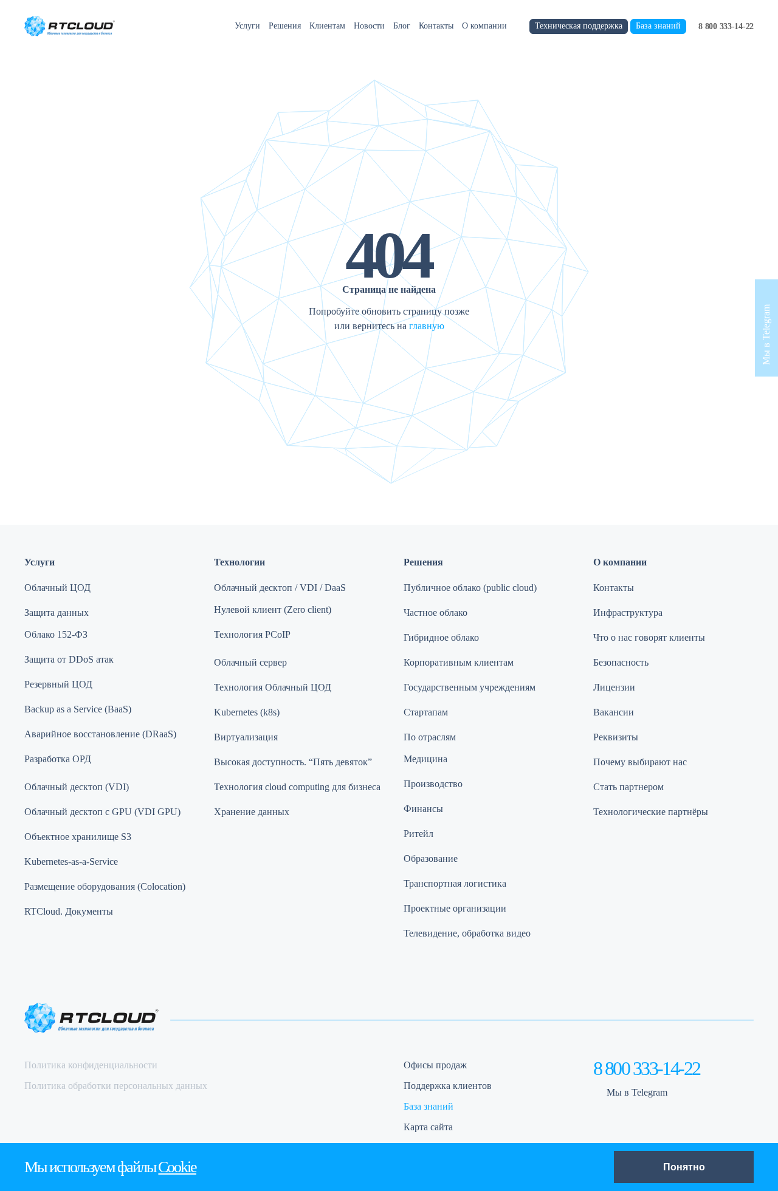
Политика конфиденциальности (90, 1065)
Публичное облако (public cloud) (470, 587)
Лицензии (614, 687)
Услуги (247, 25)
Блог (401, 25)
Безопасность (621, 662)
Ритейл (418, 833)
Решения (285, 25)
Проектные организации (455, 908)
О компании (484, 25)
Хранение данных (251, 812)
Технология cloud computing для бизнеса (297, 787)
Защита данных (56, 612)
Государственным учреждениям (469, 687)
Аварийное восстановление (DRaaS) (100, 734)
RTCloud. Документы (68, 911)
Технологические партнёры (650, 812)
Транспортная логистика (455, 883)
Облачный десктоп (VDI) (76, 787)
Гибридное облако (441, 637)
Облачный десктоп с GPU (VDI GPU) (102, 812)
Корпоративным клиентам (459, 662)
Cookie (177, 1167)
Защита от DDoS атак (69, 659)
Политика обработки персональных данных (115, 1085)
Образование (431, 858)
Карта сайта (428, 1127)
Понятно (684, 1167)
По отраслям (430, 737)
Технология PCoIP (252, 634)
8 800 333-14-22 (726, 26)
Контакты (436, 25)
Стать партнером (628, 787)
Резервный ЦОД (58, 684)
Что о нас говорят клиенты (649, 637)
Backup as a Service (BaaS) (77, 709)
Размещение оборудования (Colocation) (104, 886)
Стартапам (426, 712)
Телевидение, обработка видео (467, 933)
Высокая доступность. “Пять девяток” (293, 762)
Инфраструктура (628, 612)
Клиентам (327, 25)
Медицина (425, 759)
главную (426, 326)
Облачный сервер (250, 662)
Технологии (239, 562)
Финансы (423, 809)
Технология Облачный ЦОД (272, 687)
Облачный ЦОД (57, 587)
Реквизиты (615, 737)
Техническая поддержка (578, 25)
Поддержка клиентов (448, 1085)
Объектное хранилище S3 (77, 836)
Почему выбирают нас (640, 762)
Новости (369, 25)
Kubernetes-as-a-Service (71, 861)
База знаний (658, 25)
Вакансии (613, 712)
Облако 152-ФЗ (56, 634)
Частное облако (435, 612)
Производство (433, 784)
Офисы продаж (435, 1065)
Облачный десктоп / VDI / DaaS (280, 587)
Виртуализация (246, 737)
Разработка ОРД (57, 759)
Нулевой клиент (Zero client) (272, 609)
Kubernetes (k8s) (247, 712)
